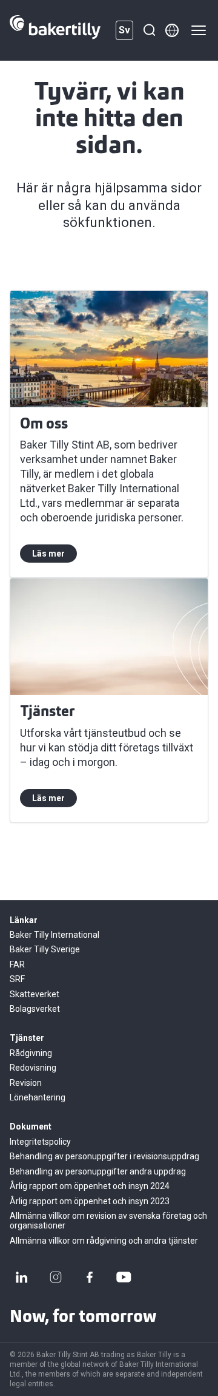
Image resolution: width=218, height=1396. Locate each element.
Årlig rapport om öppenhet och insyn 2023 (90, 1201)
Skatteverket (34, 994)
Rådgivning (31, 1053)
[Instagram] (56, 1277)
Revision (26, 1083)
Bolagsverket (35, 1009)
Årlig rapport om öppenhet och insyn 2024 (90, 1186)
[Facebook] (90, 1277)
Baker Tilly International (54, 935)
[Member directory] (172, 30)
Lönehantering (37, 1097)
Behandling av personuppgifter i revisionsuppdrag (104, 1156)
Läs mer (48, 553)
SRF (17, 979)
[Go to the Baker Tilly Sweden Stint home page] (55, 30)
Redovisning (33, 1067)
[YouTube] (123, 1277)
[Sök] (149, 30)
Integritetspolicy (40, 1142)
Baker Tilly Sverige (45, 949)
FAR (17, 964)
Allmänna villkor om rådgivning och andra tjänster (104, 1240)
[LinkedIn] (22, 1277)
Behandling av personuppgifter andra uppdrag (98, 1171)
